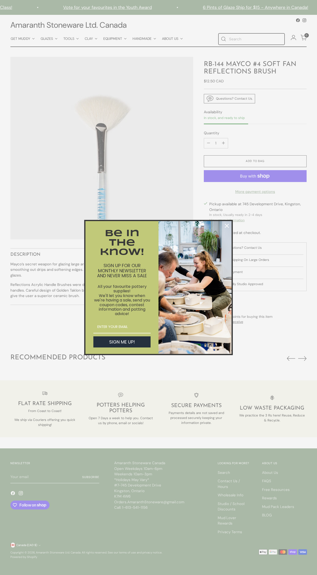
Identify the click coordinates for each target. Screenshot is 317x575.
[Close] (227, 226)
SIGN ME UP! (122, 342)
